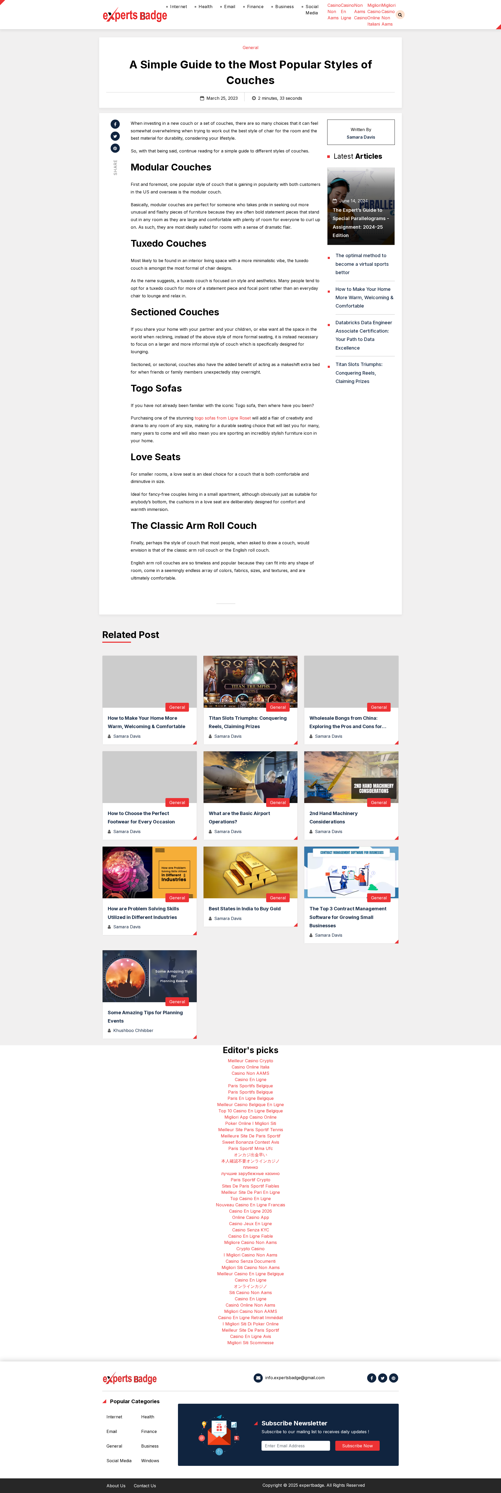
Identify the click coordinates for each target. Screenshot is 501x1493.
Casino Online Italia (250, 1067)
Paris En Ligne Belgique (251, 1098)
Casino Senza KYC (250, 1229)
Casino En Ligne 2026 (250, 1211)
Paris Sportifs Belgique (250, 1085)
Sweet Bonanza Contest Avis (250, 1142)
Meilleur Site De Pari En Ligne (250, 1192)
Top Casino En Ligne (250, 1198)
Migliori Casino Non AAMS (250, 1311)
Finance (255, 6)
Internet (178, 6)
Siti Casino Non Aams (250, 1292)
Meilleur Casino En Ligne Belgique (250, 1273)
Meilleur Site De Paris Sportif (250, 1330)
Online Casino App (250, 1217)
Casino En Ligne (250, 1079)
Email (229, 6)
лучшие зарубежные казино (250, 1173)
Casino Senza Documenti (251, 1261)
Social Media (312, 9)
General (250, 47)
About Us (116, 1485)
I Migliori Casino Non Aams (250, 1255)
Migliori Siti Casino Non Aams (251, 1267)
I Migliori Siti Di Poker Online (251, 1323)
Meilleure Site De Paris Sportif (251, 1135)
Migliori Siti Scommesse (250, 1342)
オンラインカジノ (250, 1286)
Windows (150, 1460)
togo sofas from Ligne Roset (223, 418)
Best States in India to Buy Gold (245, 908)
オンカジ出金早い (250, 1154)
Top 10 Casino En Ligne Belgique (250, 1110)
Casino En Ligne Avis (250, 1336)
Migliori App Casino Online (250, 1117)
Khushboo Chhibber (133, 1030)
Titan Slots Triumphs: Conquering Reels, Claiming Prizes (359, 373)
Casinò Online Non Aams (250, 1305)
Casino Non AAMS (250, 1073)
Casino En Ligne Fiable (250, 1236)
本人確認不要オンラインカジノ (250, 1161)
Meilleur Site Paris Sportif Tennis (250, 1129)
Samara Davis (361, 137)
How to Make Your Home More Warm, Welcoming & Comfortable (364, 297)
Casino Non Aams (334, 11)
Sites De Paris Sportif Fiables (250, 1186)
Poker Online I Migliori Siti (250, 1123)
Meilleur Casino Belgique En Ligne (250, 1104)
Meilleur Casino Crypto (250, 1060)
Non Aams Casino (360, 11)
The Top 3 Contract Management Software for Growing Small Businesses (347, 917)
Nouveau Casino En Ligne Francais (250, 1204)
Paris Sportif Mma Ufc (250, 1148)
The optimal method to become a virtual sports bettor (362, 264)
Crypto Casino (250, 1248)
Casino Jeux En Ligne (250, 1223)
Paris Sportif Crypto (250, 1179)
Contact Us (145, 1485)
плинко (250, 1167)
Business (284, 6)
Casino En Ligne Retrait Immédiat (250, 1317)
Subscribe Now (357, 1445)
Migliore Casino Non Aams (250, 1242)
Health (205, 6)
